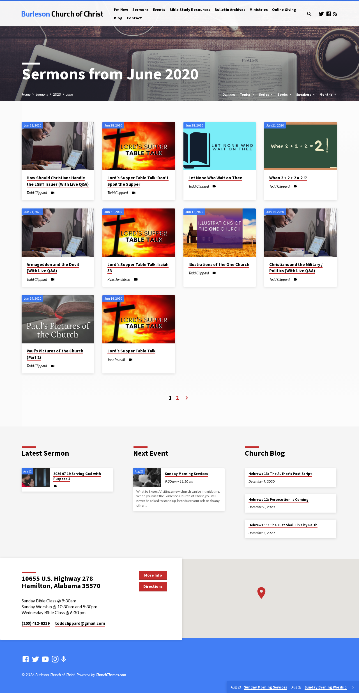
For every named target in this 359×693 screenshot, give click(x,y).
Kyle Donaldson (118, 279)
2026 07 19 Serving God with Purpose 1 (77, 476)
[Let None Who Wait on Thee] (219, 146)
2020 (57, 94)
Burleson (62, 14)
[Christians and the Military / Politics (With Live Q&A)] (300, 232)
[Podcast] (63, 659)
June (69, 94)
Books (283, 94)
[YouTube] (45, 659)
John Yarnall (116, 359)
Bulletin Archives (230, 9)
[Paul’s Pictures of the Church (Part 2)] (58, 319)
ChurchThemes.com (111, 675)
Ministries (259, 9)
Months (326, 94)
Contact (134, 18)
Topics (245, 94)
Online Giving (284, 9)
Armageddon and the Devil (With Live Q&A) (53, 268)
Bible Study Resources (189, 9)
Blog (118, 18)
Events (159, 9)
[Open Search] (309, 14)
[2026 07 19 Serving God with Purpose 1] (36, 477)
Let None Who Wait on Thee (215, 177)
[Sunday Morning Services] (147, 477)
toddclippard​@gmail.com (80, 623)
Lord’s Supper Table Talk (131, 351)
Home (26, 94)
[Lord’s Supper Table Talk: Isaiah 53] (138, 232)
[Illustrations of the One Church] (219, 232)
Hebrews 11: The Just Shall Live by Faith (282, 525)
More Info (153, 575)
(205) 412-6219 (36, 623)
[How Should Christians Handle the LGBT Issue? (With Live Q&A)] (58, 146)
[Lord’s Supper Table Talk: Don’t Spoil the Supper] (138, 146)
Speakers (304, 94)
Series (264, 94)
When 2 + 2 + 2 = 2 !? (288, 177)
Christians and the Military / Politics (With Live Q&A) (296, 268)
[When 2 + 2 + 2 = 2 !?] (300, 146)
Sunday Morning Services (186, 473)
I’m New (121, 9)
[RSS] (335, 13)
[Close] (353, 687)
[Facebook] (329, 13)
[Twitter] (321, 13)
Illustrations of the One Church (218, 264)
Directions (153, 586)
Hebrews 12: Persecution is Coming (278, 499)
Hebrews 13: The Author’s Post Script (280, 473)
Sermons (140, 9)
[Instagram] (55, 659)
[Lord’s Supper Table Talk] (138, 319)
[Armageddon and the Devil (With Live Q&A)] (58, 232)
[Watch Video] (52, 193)
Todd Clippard (37, 193)
